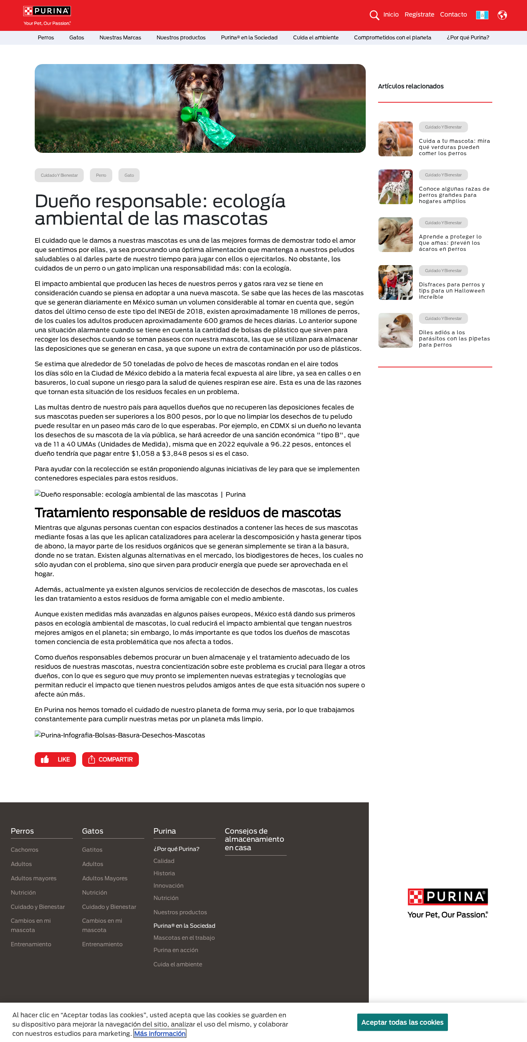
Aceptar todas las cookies (402, 1022)
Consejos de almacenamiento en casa (254, 839)
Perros (46, 37)
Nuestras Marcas (120, 37)
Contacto (453, 14)
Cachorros (25, 849)
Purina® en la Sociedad (249, 37)
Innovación (169, 885)
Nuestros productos (181, 37)
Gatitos (92, 849)
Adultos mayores (34, 878)
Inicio (391, 14)
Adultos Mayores (105, 878)
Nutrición (23, 892)
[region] (263, 1022)
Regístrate (419, 14)
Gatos (76, 37)
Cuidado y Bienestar (38, 906)
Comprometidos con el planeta (392, 37)
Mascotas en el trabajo (184, 937)
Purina (165, 831)
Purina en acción (176, 950)
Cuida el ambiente (316, 37)
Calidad (164, 861)
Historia (164, 873)
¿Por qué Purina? (468, 37)
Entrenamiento (31, 944)
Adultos (21, 864)
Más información (160, 1033)
